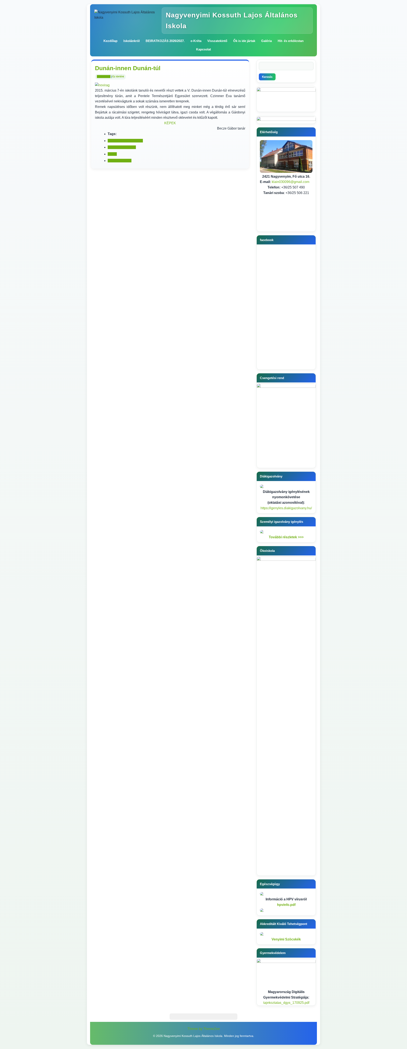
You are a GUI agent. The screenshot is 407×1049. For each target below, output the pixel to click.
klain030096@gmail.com (290, 182)
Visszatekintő (217, 41)
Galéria (266, 41)
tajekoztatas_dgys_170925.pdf (286, 1002)
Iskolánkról (131, 41)
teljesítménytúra (119, 160)
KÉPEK (170, 123)
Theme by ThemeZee (203, 1029)
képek (112, 154)
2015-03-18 (103, 76)
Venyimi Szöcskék (286, 939)
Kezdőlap (110, 41)
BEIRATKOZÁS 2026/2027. (165, 41)
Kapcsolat (203, 49)
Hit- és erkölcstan (291, 41)
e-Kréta (196, 41)
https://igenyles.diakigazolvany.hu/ (286, 508)
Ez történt (118, 76)
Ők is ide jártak (244, 41)
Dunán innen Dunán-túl (125, 140)
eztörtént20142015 (122, 147)
